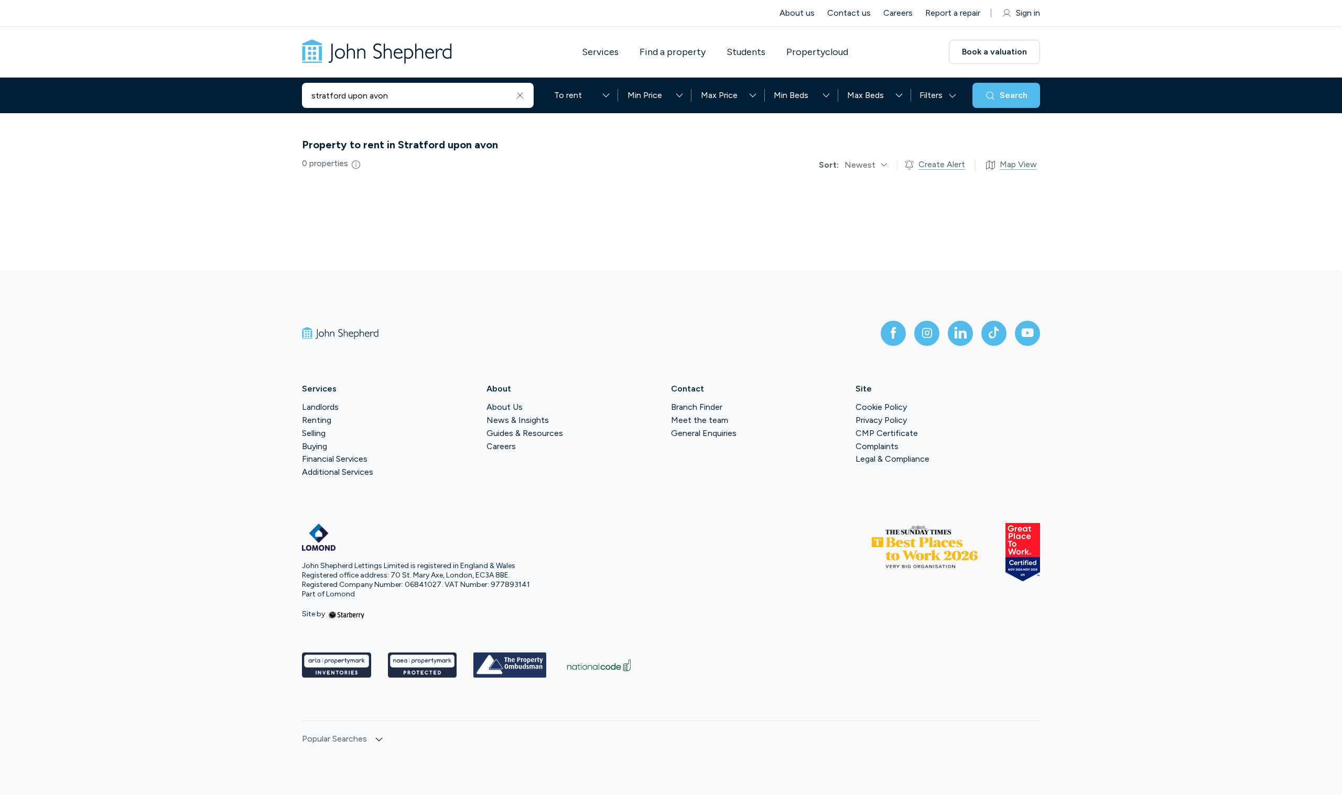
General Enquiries (704, 433)
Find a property (673, 52)
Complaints (877, 446)
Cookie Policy (881, 407)
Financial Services (334, 459)
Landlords (320, 407)
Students (746, 52)
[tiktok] (993, 333)
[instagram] (926, 333)
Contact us (849, 13)
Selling (314, 433)
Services (600, 52)
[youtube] (1027, 333)
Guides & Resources (524, 433)
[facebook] (893, 333)
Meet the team (699, 420)
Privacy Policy (881, 420)
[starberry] (346, 613)
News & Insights (517, 420)
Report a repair (952, 13)
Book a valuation (994, 52)
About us (797, 13)
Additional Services (337, 472)
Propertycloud (817, 52)
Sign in (1028, 13)
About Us (504, 407)
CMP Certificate (887, 433)
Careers (898, 13)
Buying (314, 446)
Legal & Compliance (892, 459)
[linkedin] (960, 333)
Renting (316, 420)
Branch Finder (696, 407)
